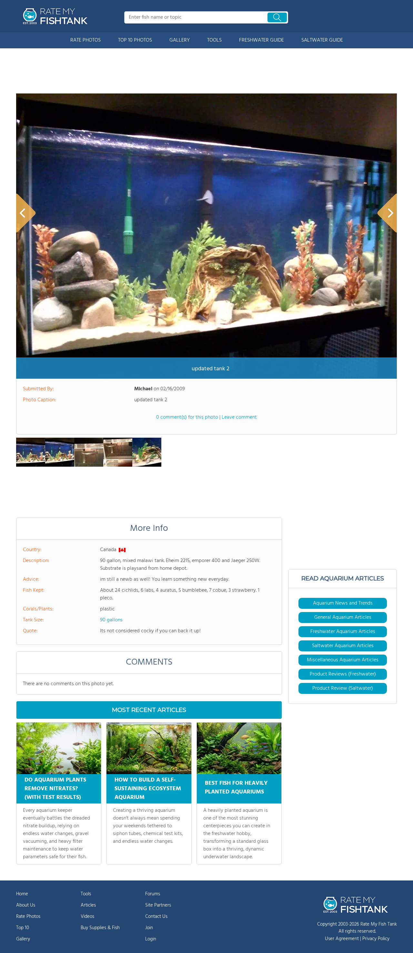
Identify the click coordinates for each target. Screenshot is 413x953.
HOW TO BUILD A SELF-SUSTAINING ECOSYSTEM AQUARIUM (148, 789)
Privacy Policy (375, 939)
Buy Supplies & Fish (100, 928)
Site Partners (158, 905)
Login (150, 939)
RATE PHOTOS (85, 40)
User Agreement (342, 939)
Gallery (23, 939)
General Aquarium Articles (342, 617)
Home (22, 894)
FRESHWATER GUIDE (261, 40)
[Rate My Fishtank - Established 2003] (56, 16)
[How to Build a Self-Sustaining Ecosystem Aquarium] (148, 748)
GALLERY (179, 40)
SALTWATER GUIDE (322, 40)
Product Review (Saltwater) (342, 688)
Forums (152, 894)
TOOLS (214, 40)
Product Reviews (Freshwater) (343, 674)
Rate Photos (28, 916)
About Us (25, 905)
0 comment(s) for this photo (187, 417)
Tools (86, 894)
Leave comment (239, 417)
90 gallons (111, 620)
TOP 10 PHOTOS (135, 40)
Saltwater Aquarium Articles (343, 646)
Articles (88, 905)
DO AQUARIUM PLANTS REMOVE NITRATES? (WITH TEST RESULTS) (55, 789)
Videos (87, 916)
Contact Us (156, 916)
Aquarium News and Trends (343, 603)
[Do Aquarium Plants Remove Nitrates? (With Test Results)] (58, 748)
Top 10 (22, 928)
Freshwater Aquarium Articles (342, 631)
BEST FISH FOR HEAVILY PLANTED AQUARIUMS (236, 787)
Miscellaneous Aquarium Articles (342, 660)
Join (149, 928)
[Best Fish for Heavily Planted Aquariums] (239, 748)
